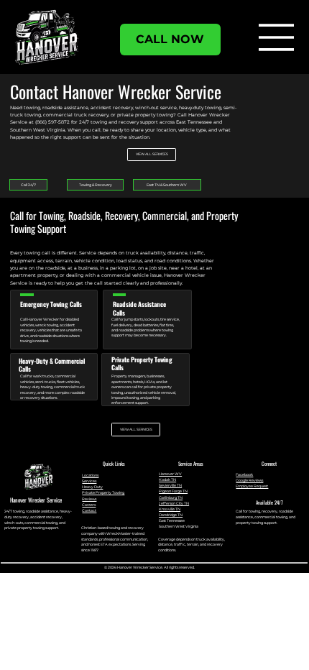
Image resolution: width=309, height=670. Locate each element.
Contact (89, 510)
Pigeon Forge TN (173, 491)
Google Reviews (249, 480)
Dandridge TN (171, 515)
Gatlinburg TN (171, 497)
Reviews (89, 499)
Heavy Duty (92, 487)
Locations (90, 475)
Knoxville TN (169, 509)
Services (89, 481)
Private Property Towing (103, 492)
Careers (89, 504)
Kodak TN (167, 479)
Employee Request (252, 486)
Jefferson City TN (174, 503)
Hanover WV (170, 474)
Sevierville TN (170, 485)
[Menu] (277, 37)
